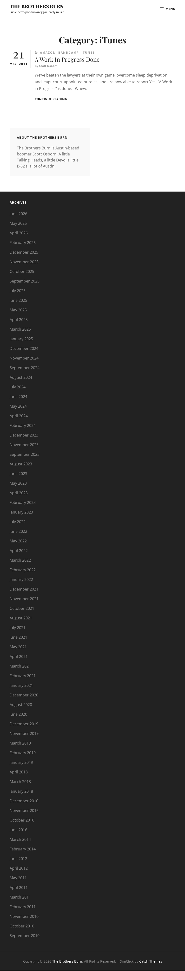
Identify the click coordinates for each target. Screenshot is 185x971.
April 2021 (19, 656)
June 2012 (18, 858)
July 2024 (18, 387)
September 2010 (25, 935)
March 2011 (20, 897)
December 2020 (24, 695)
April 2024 (19, 415)
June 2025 (18, 300)
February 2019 (23, 752)
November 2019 (24, 733)
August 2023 (21, 464)
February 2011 (23, 906)
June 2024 (18, 396)
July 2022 (18, 521)
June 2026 (18, 213)
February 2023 (23, 502)
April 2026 (19, 233)
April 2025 (19, 319)
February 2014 (23, 849)
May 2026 (18, 223)
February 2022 (23, 569)
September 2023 (25, 454)
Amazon (48, 53)
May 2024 (18, 406)
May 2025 (18, 310)
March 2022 (20, 560)
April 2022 (19, 550)
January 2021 (21, 685)
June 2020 (18, 714)
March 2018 (20, 781)
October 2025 (22, 271)
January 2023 (21, 512)
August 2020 (21, 704)
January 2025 (21, 338)
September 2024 (25, 367)
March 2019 (20, 743)
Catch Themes (150, 961)
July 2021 (18, 627)
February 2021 (23, 675)
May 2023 (18, 483)
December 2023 (24, 435)
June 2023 (18, 473)
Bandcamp (68, 53)
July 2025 (18, 290)
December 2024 (24, 348)
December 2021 (24, 589)
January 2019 (21, 762)
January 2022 (21, 579)
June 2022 (18, 531)
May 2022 (18, 541)
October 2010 (22, 926)
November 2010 (24, 916)
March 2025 (20, 329)
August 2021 (21, 618)
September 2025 (25, 281)
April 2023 (19, 492)
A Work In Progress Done (67, 59)
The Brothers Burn (37, 6)
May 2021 (18, 646)
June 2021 (18, 637)
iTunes (88, 53)
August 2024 (21, 377)
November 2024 (24, 358)
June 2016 (18, 829)
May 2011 (18, 878)
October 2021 (22, 608)
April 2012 (19, 868)
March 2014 (20, 839)
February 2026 (23, 242)
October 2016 (22, 820)
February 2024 (23, 425)
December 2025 (24, 252)
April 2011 (19, 887)
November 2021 (24, 598)
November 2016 (24, 810)
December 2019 (24, 724)
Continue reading (51, 99)
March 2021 (20, 666)
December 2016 (24, 801)
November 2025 (24, 261)
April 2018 (19, 772)
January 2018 (21, 791)
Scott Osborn (48, 66)
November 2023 (24, 444)
